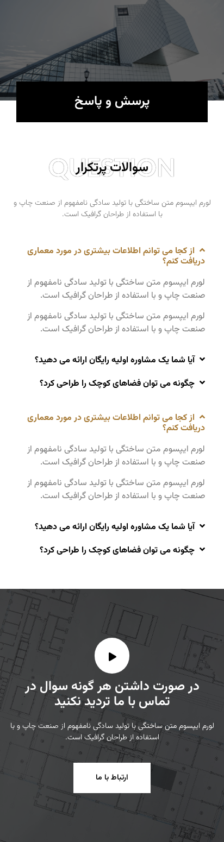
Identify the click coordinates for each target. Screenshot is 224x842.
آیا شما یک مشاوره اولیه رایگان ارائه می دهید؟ (115, 360)
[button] (112, 256)
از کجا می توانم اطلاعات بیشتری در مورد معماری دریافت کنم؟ (116, 256)
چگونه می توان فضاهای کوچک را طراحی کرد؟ (117, 384)
